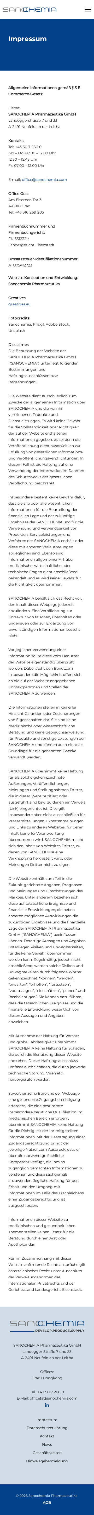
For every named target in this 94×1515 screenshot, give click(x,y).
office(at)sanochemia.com (54, 1398)
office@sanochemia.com (44, 179)
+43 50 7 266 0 (51, 1392)
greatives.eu (19, 304)
